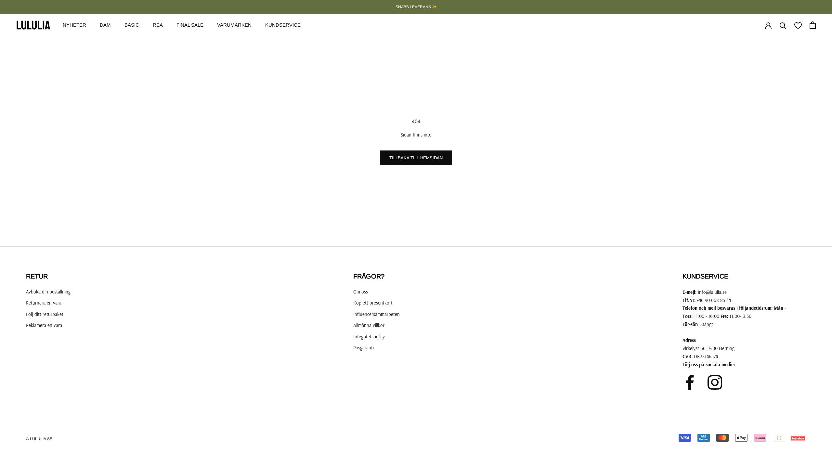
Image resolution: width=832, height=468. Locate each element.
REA (158, 25)
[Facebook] (689, 382)
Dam (105, 25)
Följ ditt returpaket (44, 314)
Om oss (360, 292)
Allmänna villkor (368, 325)
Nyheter (74, 25)
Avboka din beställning (48, 292)
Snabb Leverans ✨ (416, 7)
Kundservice (283, 25)
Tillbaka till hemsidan (416, 157)
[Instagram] (715, 382)
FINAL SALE (189, 25)
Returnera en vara (43, 303)
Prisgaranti (363, 347)
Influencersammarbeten (376, 314)
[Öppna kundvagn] (813, 25)
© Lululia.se (39, 438)
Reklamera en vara (44, 325)
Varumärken (234, 25)
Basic (131, 25)
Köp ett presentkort (373, 303)
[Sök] (783, 25)
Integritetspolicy (369, 336)
